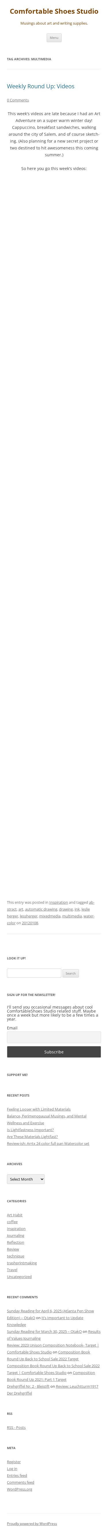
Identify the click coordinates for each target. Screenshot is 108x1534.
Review (13, 1249)
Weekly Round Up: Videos (41, 86)
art (20, 909)
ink (77, 909)
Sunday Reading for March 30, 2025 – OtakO (44, 1331)
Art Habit (14, 1214)
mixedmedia (49, 916)
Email (12, 1028)
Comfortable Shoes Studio (54, 11)
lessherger (28, 916)
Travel (12, 1269)
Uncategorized (19, 1276)
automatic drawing (41, 909)
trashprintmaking (22, 1262)
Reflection (15, 1242)
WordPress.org (19, 1489)
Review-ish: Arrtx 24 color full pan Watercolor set (48, 1143)
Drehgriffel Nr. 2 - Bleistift (28, 1386)
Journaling (15, 1235)
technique (15, 1256)
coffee (12, 1221)
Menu (54, 37)
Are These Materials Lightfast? (32, 1136)
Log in (12, 1468)
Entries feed (17, 1475)
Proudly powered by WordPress (32, 1523)
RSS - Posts (16, 1427)
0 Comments (18, 100)
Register (14, 1461)
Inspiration (58, 902)
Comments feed (20, 1482)
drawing (66, 909)
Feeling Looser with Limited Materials (39, 1109)
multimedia (72, 916)
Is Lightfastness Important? (30, 1129)
